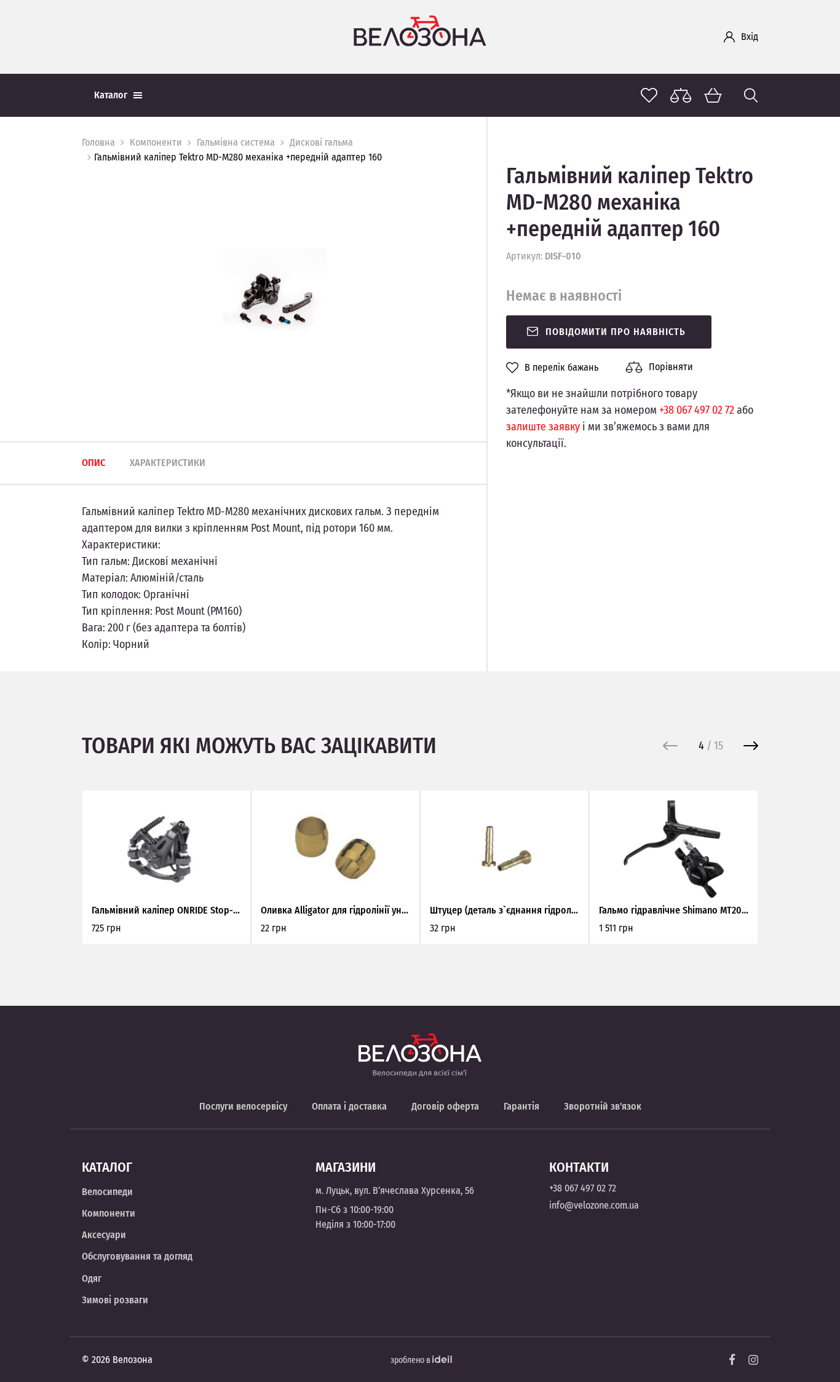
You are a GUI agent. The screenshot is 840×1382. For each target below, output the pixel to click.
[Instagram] (753, 1360)
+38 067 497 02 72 (696, 410)
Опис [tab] (93, 462)
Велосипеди (107, 1192)
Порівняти (671, 367)
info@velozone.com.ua (594, 1205)
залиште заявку (543, 426)
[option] (275, 300)
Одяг (91, 1278)
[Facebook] (732, 1359)
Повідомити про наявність (615, 332)
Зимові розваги (115, 1300)
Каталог (110, 95)
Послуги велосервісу (243, 1106)
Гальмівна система (236, 142)
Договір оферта (445, 1106)
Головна (98, 142)
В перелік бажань (561, 367)
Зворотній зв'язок (602, 1106)
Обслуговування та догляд (137, 1256)
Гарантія (521, 1106)
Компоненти (156, 142)
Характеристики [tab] (167, 462)
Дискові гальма (321, 142)
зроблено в (411, 1360)
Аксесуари (104, 1235)
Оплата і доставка (349, 1106)
